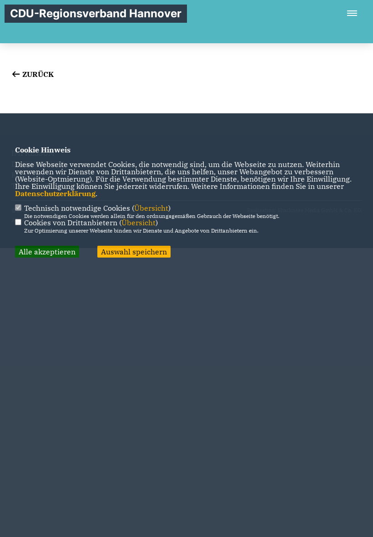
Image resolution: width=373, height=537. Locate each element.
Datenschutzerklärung (55, 193)
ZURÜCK (37, 74)
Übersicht (151, 208)
